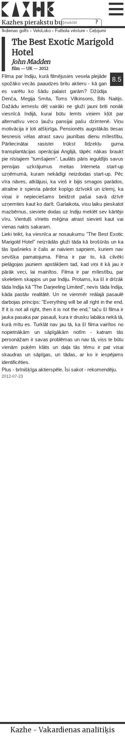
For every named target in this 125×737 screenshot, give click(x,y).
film (16, 68)
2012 (43, 68)
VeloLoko (42, 30)
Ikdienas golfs (15, 30)
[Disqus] (62, 464)
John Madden (31, 62)
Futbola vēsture (70, 30)
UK (29, 68)
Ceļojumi (97, 30)
